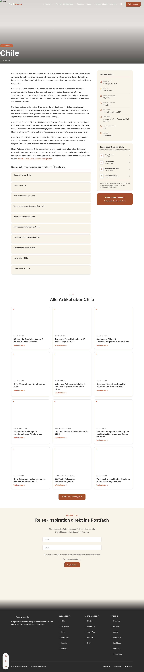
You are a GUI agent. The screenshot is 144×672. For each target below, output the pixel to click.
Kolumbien (65, 637)
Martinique (117, 637)
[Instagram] (5, 656)
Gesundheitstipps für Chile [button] (24, 248)
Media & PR (128, 666)
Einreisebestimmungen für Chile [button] (26, 227)
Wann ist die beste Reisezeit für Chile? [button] (28, 206)
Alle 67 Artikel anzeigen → (72, 497)
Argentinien (65, 626)
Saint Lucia (117, 643)
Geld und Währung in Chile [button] (24, 196)
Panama (90, 637)
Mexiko (89, 621)
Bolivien (64, 648)
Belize (89, 643)
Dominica (116, 621)
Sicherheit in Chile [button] (20, 258)
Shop (89, 4)
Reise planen (133, 4)
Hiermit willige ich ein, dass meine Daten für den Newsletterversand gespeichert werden (73, 555)
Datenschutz (117, 666)
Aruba (115, 632)
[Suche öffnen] (121, 4)
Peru (63, 632)
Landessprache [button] (19, 185)
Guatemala (91, 626)
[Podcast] (5, 661)
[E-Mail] (5, 666)
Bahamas (116, 648)
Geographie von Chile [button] (22, 175)
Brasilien (64, 643)
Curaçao (116, 626)
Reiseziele (47, 4)
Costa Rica (91, 632)
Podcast (80, 4)
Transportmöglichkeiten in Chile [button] (26, 237)
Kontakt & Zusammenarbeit (106, 4)
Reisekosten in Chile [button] (21, 268)
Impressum (106, 666)
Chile (63, 621)
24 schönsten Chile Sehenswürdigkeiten (35, 159)
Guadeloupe (117, 654)
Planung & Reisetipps (64, 4)
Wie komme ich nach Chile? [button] (24, 216)
